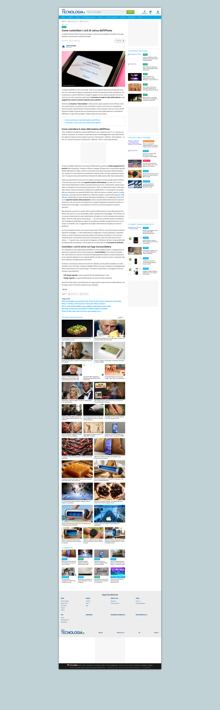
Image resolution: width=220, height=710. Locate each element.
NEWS (63, 17)
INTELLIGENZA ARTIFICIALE (117, 577)
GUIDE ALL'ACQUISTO (111, 17)
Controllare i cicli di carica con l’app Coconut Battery (83, 123)
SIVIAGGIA (131, 665)
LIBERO (79, 665)
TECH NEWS (65, 577)
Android (88, 601)
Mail (150, 13)
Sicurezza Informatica (118, 614)
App (87, 605)
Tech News (64, 605)
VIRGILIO (84, 665)
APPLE (78, 17)
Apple (87, 603)
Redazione (89, 614)
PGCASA (107, 665)
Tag (139, 632)
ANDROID (70, 17)
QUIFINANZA (137, 665)
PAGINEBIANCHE (114, 665)
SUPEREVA (150, 665)
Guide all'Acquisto (140, 603)
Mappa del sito (120, 632)
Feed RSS (100, 632)
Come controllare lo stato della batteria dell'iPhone (82, 120)
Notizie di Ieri (64, 603)
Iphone (64, 289)
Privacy (82, 667)
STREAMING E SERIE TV (89, 17)
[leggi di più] (124, 46)
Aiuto (104, 667)
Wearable (113, 601)
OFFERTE (122, 17)
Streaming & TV (65, 619)
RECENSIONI (131, 17)
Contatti (156, 632)
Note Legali (77, 667)
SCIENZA (81, 559)
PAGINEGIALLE (90, 665)
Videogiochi (64, 622)
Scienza (63, 607)
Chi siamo (72, 667)
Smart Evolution (115, 603)
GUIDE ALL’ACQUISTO (149, 141)
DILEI (126, 665)
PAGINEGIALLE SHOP (100, 665)
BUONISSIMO (144, 665)
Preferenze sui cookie (97, 667)
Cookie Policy (88, 667)
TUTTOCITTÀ (122, 665)
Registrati (144, 13)
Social (62, 617)
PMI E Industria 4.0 (141, 614)
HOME (63, 24)
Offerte (63, 610)
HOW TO (100, 17)
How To (138, 601)
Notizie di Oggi (64, 601)
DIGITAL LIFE (147, 160)
